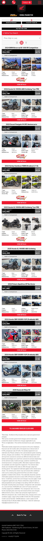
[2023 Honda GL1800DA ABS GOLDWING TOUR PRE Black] (21, 223)
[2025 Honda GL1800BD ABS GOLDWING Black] (21, 265)
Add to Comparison (11, 55)
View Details (21, 84)
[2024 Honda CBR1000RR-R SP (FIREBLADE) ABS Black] (21, 371)
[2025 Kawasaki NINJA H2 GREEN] (21, 406)
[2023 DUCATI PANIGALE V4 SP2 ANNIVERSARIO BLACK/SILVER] (21, 140)
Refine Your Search (10, 33)
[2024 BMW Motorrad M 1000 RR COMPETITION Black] (21, 64)
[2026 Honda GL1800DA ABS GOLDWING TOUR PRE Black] (21, 105)
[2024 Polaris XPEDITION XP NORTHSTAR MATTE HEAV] (21, 300)
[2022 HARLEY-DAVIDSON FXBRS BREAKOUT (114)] (21, 182)
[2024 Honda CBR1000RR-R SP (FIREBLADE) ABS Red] (21, 335)
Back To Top (21, 515)
